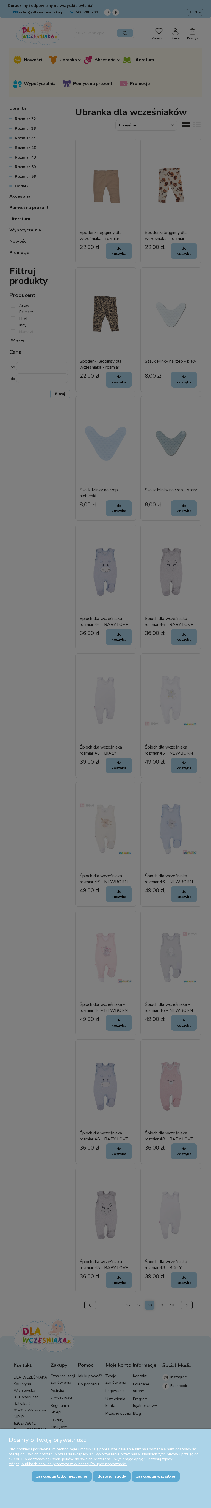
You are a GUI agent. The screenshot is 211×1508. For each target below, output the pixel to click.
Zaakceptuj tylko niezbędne (61, 1476)
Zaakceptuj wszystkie (155, 1476)
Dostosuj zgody (112, 1476)
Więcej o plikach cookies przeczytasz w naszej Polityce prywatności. (68, 1464)
